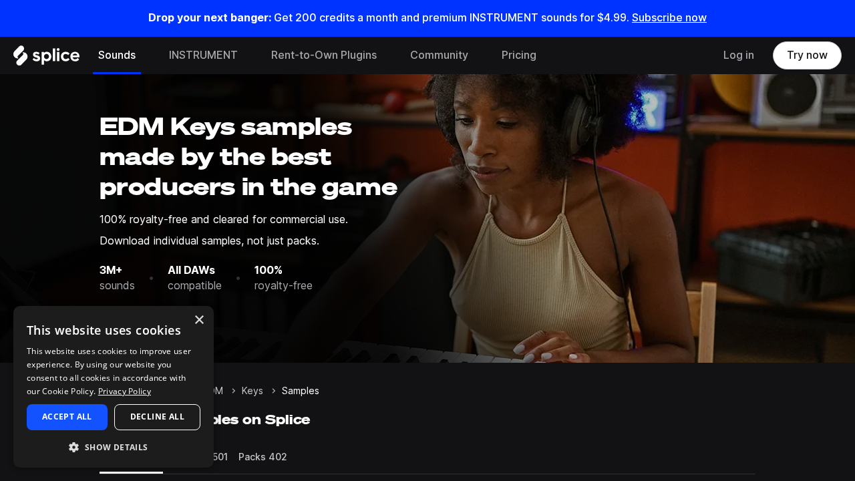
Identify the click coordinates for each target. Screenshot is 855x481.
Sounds (117, 55)
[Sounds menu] (145, 55)
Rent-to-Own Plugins (324, 55)
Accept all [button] (67, 416)
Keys (252, 390)
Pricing (519, 55)
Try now (807, 55)
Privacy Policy (124, 391)
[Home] (46, 58)
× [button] (199, 320)
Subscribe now (669, 17)
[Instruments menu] (247, 55)
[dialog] (113, 387)
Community (439, 55)
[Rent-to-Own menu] (386, 55)
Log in (738, 55)
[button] (113, 446)
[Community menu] (478, 55)
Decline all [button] (157, 416)
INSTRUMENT (203, 55)
